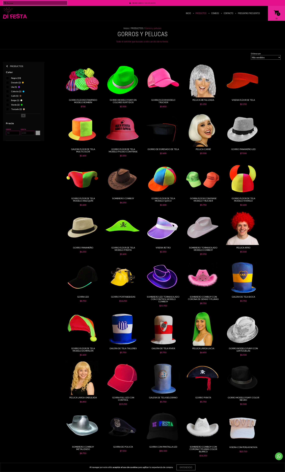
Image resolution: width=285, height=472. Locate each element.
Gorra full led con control (123, 398)
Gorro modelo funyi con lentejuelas (243, 349)
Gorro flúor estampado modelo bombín (83, 101)
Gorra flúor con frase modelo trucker (203, 199)
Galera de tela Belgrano (163, 397)
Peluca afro (243, 247)
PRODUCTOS (137, 28)
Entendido (186, 467)
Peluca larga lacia (203, 348)
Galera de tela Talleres (123, 348)
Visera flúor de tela (243, 100)
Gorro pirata (203, 397)
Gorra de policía (123, 446)
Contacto (228, 13)
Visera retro (163, 247)
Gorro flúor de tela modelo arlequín (83, 199)
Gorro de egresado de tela (163, 149)
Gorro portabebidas (123, 297)
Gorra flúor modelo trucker (163, 101)
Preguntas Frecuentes (249, 13)
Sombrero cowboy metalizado (83, 447)
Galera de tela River (163, 348)
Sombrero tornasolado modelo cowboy (203, 248)
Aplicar (38, 133)
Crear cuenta (138, 3)
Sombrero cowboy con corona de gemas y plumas (203, 298)
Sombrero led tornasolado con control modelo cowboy (163, 299)
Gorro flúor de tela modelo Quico (163, 199)
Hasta (23, 129)
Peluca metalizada (203, 100)
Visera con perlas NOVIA (243, 447)
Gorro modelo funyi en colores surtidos (123, 101)
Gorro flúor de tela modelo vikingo (243, 199)
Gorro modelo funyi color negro (243, 398)
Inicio (188, 13)
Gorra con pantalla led (163, 446)
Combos (215, 13)
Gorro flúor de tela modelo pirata (123, 248)
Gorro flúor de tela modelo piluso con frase (123, 150)
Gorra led (83, 297)
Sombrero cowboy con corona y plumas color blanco (203, 449)
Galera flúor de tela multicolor (83, 150)
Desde (8, 129)
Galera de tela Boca (243, 297)
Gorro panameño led (243, 149)
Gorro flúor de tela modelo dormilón (83, 349)
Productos (200, 13)
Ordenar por (256, 53)
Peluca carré (203, 149)
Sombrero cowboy (123, 198)
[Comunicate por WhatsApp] (279, 456)
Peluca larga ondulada (83, 397)
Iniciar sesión (150, 3)
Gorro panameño (83, 247)
